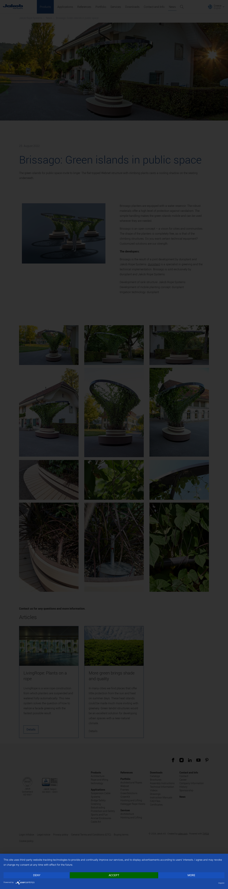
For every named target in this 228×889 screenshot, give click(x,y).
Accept (114, 875)
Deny (36, 875)
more (191, 875)
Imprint (221, 883)
